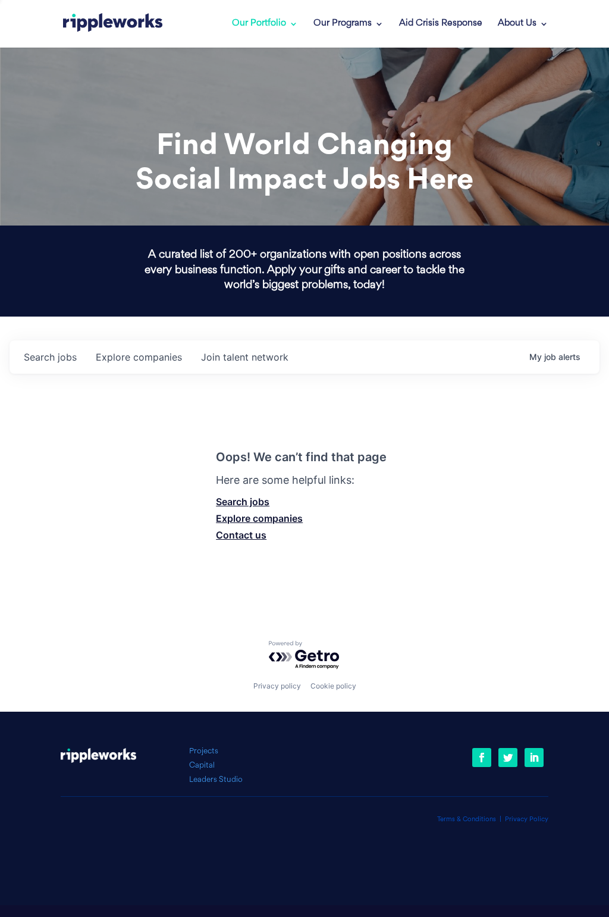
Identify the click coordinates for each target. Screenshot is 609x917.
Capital (202, 765)
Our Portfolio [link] (259, 24)
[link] (112, 24)
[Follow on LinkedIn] (534, 757)
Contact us (241, 535)
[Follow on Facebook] (481, 757)
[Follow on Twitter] (507, 757)
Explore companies (259, 518)
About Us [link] (517, 24)
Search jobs (242, 502)
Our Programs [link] (342, 24)
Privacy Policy (526, 819)
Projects (203, 751)
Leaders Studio (216, 780)
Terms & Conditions (466, 819)
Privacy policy (277, 685)
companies (139, 357)
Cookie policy (333, 685)
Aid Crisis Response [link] (440, 24)
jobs (50, 357)
